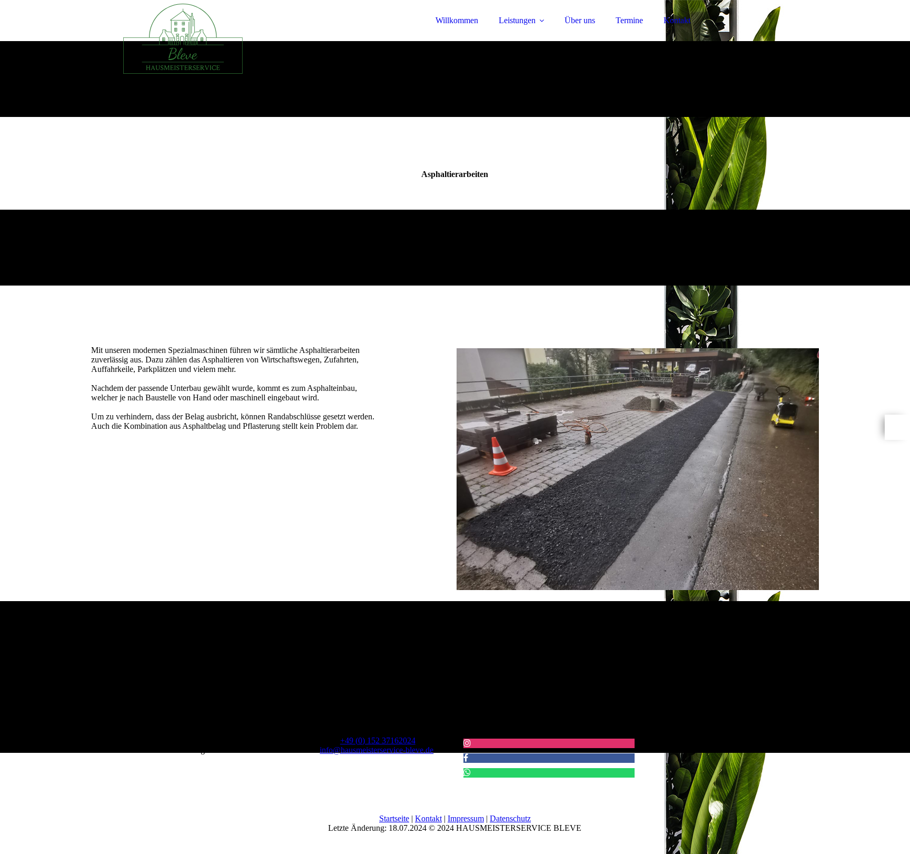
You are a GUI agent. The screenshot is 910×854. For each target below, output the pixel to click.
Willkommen (457, 20)
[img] (183, 37)
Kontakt (677, 20)
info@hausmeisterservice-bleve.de (376, 749)
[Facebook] (465, 757)
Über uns (580, 20)
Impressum (466, 818)
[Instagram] (467, 743)
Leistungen (517, 20)
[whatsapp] (897, 427)
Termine (629, 20)
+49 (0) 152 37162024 (378, 740)
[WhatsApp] (467, 772)
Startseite (394, 818)
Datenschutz (510, 818)
